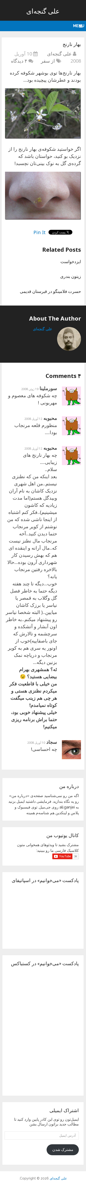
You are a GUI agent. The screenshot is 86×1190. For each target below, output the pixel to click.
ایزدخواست (70, 261)
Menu (78, 26)
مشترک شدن (62, 1149)
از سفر (48, 61)
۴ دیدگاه (19, 61)
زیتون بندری (70, 276)
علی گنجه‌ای (43, 11)
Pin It (39, 232)
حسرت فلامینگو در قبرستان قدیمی (50, 291)
